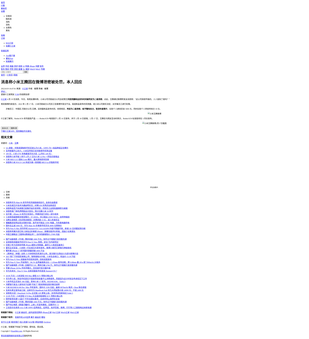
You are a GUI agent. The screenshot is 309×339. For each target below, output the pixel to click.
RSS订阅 (9, 43)
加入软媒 (24, 322)
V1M (17, 94)
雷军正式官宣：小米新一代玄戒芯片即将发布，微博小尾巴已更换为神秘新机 (38, 248)
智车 (3, 69)
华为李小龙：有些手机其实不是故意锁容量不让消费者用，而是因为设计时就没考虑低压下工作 (46, 279)
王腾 (16, 143)
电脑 (12, 66)
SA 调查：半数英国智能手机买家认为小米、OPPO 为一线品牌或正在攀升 (37, 148)
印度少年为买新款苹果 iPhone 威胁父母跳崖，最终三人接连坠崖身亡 (35, 245)
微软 (27, 69)
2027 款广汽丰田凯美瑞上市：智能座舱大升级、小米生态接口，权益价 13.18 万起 (40, 256)
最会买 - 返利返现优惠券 (31, 312)
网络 (16, 75)
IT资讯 (10, 75)
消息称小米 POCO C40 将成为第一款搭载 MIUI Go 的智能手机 (32, 162)
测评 (16, 66)
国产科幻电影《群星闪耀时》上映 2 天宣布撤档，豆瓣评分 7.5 (32, 305)
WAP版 (31, 322)
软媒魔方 (10, 61)
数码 (7, 69)
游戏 (16, 69)
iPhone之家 (47, 312)
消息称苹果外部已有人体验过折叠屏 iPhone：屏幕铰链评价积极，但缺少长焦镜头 (40, 231)
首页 (3, 3)
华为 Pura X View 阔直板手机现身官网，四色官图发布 (29, 259)
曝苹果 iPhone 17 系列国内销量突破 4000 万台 (25, 251)
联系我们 (15, 322)
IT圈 (3, 5)
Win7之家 (56, 312)
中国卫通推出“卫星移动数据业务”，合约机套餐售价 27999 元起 (33, 234)
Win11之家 (74, 312)
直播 (20, 69)
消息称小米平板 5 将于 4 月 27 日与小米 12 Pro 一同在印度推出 (32, 157)
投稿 (3, 35)
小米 (11, 143)
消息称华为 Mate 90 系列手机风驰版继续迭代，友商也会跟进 (31, 202)
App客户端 (10, 56)
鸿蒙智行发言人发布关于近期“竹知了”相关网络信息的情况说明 (33, 284)
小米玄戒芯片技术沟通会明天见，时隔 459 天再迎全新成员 (31, 205)
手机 (7, 66)
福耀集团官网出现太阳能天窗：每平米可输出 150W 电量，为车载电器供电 (37, 223)
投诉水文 (5, 128)
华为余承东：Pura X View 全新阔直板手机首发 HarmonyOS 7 (31, 271)
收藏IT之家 (10, 46)
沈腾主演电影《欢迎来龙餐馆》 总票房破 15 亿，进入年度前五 (32, 220)
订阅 (3, 38)
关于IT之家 (6, 322)
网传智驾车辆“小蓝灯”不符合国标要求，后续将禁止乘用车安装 (33, 299)
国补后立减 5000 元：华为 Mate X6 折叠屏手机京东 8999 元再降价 (34, 226)
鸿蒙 (37, 66)
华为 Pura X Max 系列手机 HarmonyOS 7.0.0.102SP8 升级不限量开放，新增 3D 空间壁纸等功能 (46, 229)
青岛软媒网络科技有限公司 (12, 336)
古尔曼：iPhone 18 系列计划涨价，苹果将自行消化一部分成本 (32, 214)
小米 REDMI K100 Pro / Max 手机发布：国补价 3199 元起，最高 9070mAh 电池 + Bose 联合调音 (46, 287)
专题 (43, 69)
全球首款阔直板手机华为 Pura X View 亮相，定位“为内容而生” (32, 242)
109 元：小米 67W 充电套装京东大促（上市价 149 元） (29, 154)
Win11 (37, 69)
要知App (9, 58)
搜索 (25, 72)
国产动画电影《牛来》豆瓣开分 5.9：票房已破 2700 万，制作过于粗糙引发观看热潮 (41, 265)
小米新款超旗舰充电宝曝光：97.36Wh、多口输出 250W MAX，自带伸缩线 (38, 217)
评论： (4, 92)
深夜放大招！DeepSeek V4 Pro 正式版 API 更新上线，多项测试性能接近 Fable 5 (39, 293)
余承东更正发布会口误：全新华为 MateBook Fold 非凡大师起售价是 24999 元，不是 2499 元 (45, 290)
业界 (3, 66)
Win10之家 (65, 312)
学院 (12, 69)
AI (24, 66)
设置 (3, 11)
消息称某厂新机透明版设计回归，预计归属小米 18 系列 (29, 211)
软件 (42, 66)
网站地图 (39, 322)
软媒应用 (5, 51)
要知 (43, 317)
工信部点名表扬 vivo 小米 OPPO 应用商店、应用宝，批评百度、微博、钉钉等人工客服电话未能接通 (48, 308)
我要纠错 (14, 128)
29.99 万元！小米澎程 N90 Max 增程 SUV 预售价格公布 (29, 276)
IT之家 (25, 89)
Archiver (47, 322)
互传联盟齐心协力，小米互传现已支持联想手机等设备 (29, 151)
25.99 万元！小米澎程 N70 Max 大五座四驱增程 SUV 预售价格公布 (34, 296)
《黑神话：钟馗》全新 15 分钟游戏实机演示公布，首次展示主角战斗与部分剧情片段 (42, 254)
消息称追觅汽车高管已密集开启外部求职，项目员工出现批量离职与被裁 (37, 208)
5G (24, 69)
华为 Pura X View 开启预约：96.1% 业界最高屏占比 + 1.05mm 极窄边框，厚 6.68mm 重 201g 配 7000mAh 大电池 (53, 262)
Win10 (32, 69)
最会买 (4, 8)
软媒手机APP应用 (22, 317)
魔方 (33, 317)
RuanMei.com (16, 331)
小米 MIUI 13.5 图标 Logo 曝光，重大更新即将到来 (27, 159)
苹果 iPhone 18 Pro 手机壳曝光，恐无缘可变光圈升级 (28, 268)
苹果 (27, 66)
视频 (20, 66)
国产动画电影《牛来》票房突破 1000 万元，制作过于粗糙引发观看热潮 (36, 239)
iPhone (32, 66)
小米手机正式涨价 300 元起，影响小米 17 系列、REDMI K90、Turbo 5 (35, 282)
